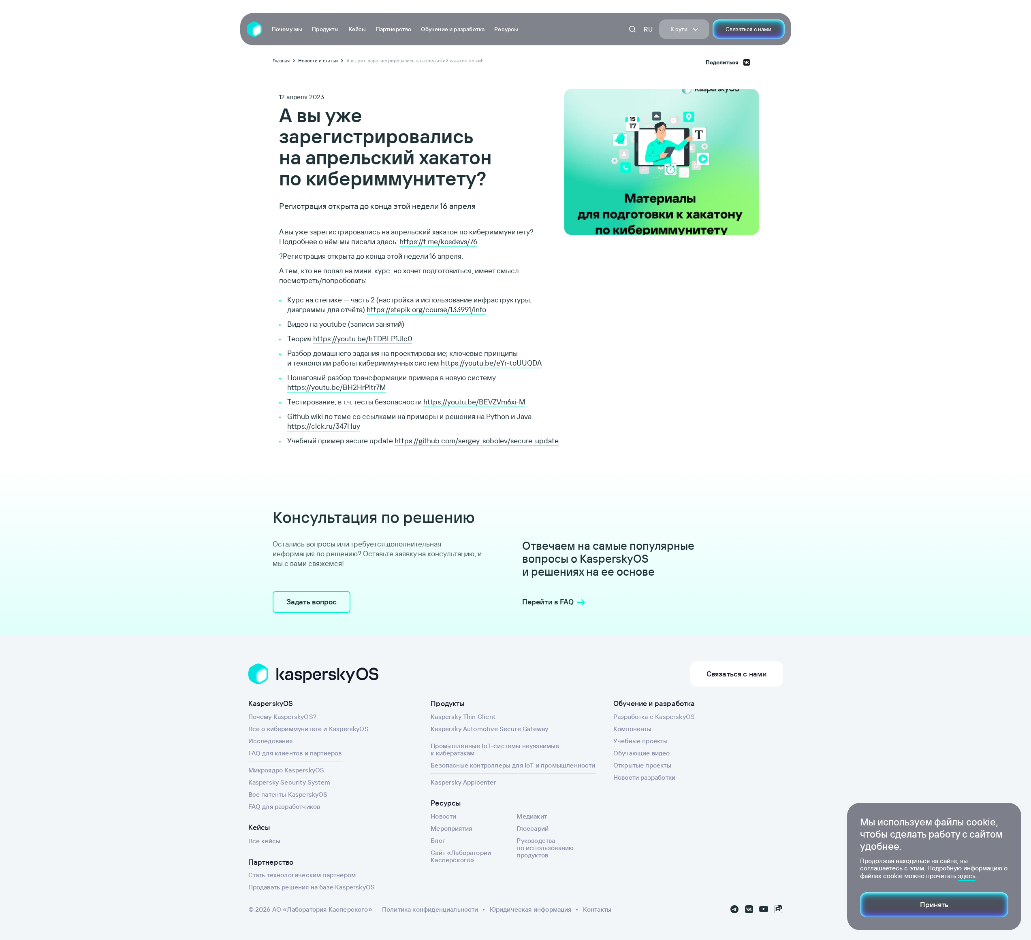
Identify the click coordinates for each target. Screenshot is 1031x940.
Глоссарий (533, 828)
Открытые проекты (642, 765)
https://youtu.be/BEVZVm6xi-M (474, 401)
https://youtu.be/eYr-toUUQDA (491, 363)
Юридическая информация (531, 909)
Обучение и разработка (453, 29)
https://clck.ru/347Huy (323, 426)
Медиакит (531, 816)
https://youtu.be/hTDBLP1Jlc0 (362, 338)
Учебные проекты (640, 740)
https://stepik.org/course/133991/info (426, 309)
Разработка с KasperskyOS (654, 716)
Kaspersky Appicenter (463, 782)
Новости (443, 816)
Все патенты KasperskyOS (288, 794)
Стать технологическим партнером (302, 874)
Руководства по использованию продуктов (545, 848)
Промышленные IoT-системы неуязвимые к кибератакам (495, 749)
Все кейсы (264, 840)
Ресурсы (506, 29)
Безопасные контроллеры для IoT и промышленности (513, 765)
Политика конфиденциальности (430, 909)
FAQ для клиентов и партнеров (295, 753)
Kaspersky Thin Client (463, 716)
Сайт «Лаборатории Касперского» (461, 856)
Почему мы (287, 29)
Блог (438, 840)
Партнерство (394, 29)
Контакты (597, 909)
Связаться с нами (748, 29)
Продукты (325, 29)
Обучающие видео (641, 753)
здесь (967, 875)
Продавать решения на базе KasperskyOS (311, 887)
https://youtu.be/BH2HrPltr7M (336, 387)
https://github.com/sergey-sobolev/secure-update (477, 440)
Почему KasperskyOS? (282, 716)
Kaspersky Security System (289, 782)
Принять (934, 904)
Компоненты (632, 728)
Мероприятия (451, 828)
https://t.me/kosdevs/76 (438, 241)
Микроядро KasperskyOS (286, 770)
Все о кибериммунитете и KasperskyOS (308, 728)
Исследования (270, 740)
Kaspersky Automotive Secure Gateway (489, 728)
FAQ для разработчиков (284, 806)
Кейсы (357, 29)
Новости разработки (644, 777)
